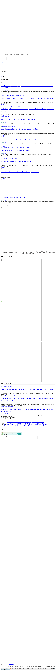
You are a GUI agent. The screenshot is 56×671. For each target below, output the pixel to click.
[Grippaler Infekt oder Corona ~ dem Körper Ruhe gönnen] (9, 158)
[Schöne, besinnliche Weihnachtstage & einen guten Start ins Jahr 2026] (5, 116)
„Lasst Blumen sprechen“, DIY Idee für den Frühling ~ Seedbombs (20, 129)
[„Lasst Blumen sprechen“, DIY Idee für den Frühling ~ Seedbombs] (8, 126)
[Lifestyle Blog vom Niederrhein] (6, 63)
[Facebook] (2, 58)
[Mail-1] (8, 58)
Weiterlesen (3, 94)
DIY (1, 111)
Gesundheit (3, 164)
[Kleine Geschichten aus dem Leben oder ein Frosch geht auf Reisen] (6, 168)
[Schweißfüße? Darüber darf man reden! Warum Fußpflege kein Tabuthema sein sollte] (6, 386)
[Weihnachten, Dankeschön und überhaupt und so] (12, 194)
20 (6, 174)
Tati (5, 90)
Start (2, 76)
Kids (2, 153)
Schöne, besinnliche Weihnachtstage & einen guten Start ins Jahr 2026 (21, 119)
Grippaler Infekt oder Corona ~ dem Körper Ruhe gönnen (17, 161)
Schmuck (3, 90)
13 (5, 111)
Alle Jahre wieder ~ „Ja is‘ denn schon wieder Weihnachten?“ (18, 140)
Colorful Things (11, 664)
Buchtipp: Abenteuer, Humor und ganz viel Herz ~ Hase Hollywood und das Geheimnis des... (27, 98)
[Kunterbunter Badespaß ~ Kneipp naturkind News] (15, 147)
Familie (2, 122)
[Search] (53, 71)
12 (5, 153)
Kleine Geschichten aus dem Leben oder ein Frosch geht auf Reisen (20, 172)
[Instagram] (5, 58)
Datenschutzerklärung (5, 669)
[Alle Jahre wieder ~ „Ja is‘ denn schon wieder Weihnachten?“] (9, 136)
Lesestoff (3, 101)
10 (7, 101)
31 (5, 131)
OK (54, 668)
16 (7, 90)
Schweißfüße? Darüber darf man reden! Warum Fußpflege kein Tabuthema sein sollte (27, 389)
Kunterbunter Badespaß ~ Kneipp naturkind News (15, 150)
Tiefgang (2, 142)
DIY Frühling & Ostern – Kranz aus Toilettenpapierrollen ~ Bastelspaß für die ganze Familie (27, 109)
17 (7, 200)
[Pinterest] (12, 58)
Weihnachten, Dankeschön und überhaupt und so (15, 197)
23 (8, 164)
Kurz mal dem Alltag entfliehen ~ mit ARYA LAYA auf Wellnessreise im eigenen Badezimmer (26, 424)
